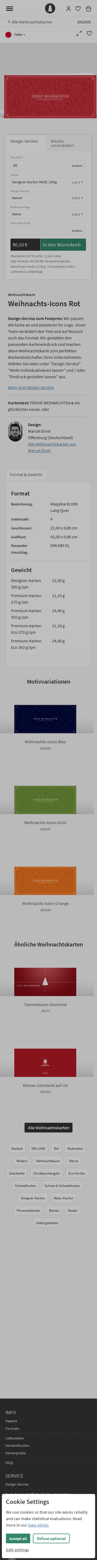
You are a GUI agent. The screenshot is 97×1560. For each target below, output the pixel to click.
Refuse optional (51, 1538)
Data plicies (38, 1525)
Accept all (18, 1538)
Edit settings (17, 1549)
